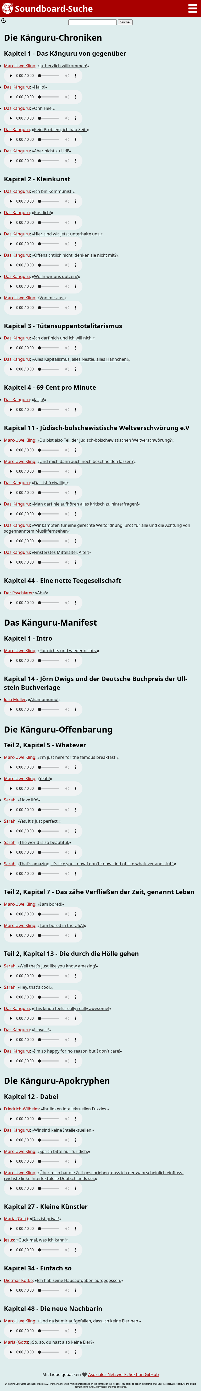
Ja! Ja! (39, 400)
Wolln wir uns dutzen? (56, 276)
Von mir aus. (52, 298)
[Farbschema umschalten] (4, 21)
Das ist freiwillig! (50, 483)
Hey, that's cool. (35, 987)
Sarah (9, 800)
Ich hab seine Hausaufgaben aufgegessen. (79, 1280)
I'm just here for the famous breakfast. (78, 757)
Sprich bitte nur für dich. (64, 1151)
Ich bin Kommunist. (53, 191)
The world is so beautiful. (44, 842)
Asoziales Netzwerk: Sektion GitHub (123, 1374)
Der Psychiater (18, 593)
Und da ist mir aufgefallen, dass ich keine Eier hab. (89, 1321)
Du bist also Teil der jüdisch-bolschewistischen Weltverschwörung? (106, 440)
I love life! (29, 800)
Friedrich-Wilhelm (21, 1109)
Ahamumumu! (44, 699)
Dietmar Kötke (18, 1280)
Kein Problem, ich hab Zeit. (60, 129)
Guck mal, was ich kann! (42, 1240)
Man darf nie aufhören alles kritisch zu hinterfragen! (86, 504)
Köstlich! (42, 212)
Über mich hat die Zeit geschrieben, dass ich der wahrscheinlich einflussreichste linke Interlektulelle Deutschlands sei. (93, 1175)
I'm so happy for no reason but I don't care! (77, 1051)
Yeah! (44, 778)
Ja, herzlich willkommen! (63, 66)
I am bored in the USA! (62, 925)
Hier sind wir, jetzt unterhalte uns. (67, 234)
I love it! (41, 1030)
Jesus (9, 1240)
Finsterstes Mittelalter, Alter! (61, 552)
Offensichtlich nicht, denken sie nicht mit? (75, 255)
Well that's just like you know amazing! (58, 966)
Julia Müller (15, 699)
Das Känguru (17, 87)
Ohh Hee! (43, 108)
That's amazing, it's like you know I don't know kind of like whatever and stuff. (96, 864)
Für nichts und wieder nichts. (68, 650)
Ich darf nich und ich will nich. (63, 338)
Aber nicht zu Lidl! (51, 151)
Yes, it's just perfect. (39, 821)
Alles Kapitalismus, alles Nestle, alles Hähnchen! (81, 359)
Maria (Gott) (16, 1219)
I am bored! (51, 904)
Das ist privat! (45, 1219)
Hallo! (39, 87)
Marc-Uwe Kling (19, 66)
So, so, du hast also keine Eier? (62, 1342)
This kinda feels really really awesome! (71, 1008)
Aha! (41, 593)
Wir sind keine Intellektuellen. (63, 1130)
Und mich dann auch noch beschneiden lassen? (86, 461)
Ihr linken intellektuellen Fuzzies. (75, 1109)
